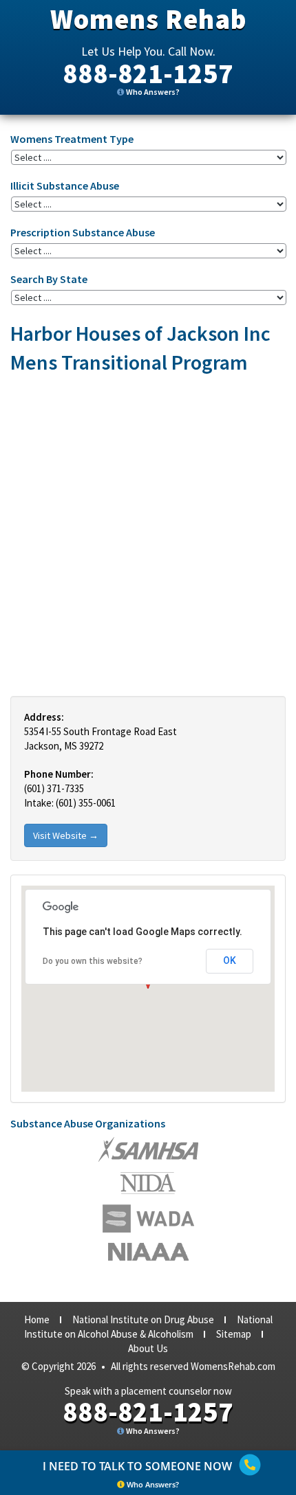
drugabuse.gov (148, 1218)
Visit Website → (65, 835)
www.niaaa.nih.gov (148, 1252)
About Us (148, 1348)
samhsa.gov (148, 1149)
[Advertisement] (148, 534)
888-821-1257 (148, 73)
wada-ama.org (148, 1183)
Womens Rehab (148, 19)
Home (37, 1319)
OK (229, 960)
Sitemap (233, 1333)
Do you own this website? (92, 961)
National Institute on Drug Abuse (143, 1319)
